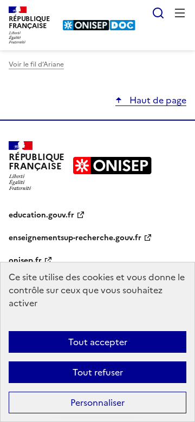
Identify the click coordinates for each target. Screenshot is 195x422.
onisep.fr (25, 260)
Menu (180, 13)
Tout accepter (97, 341)
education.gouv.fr (41, 215)
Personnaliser (97, 402)
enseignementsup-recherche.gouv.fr (75, 237)
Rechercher (158, 13)
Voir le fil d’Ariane (36, 64)
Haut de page (156, 100)
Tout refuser (98, 372)
